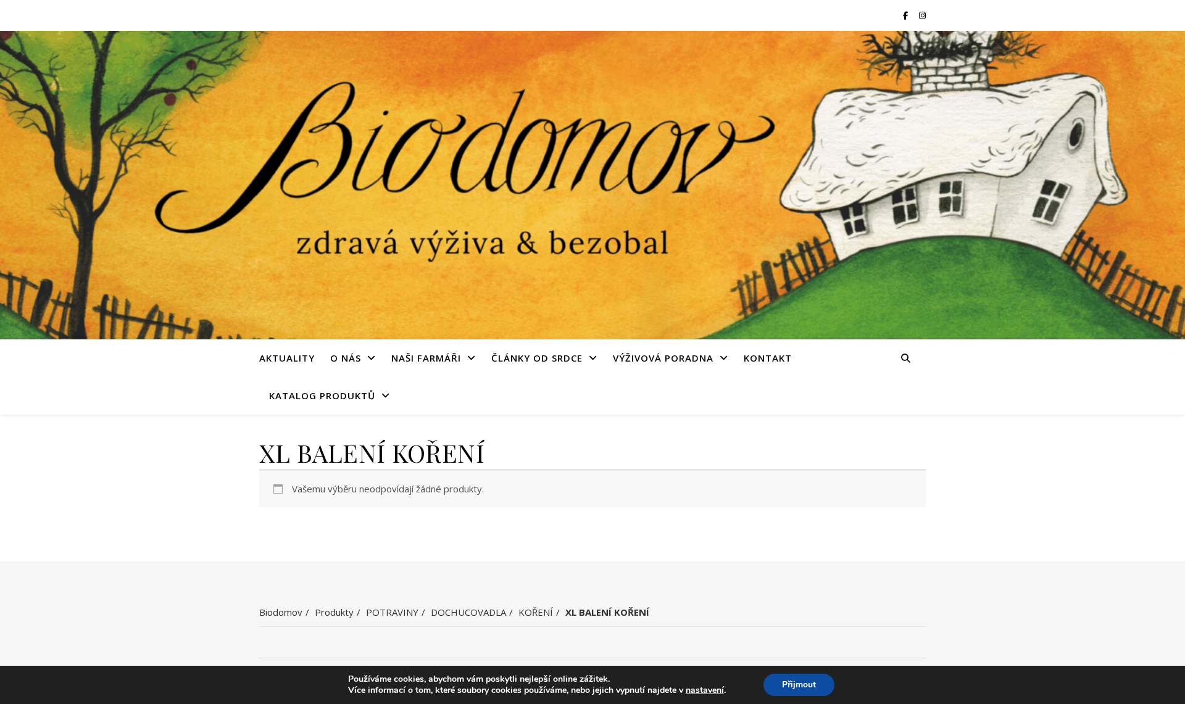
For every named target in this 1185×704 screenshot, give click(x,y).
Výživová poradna (663, 358)
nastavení (705, 690)
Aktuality (287, 358)
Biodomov (280, 612)
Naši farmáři (426, 358)
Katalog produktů (322, 395)
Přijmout (799, 684)
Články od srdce (537, 358)
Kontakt (768, 358)
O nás (345, 358)
